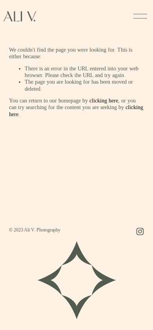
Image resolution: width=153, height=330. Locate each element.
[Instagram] (140, 231)
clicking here (103, 101)
